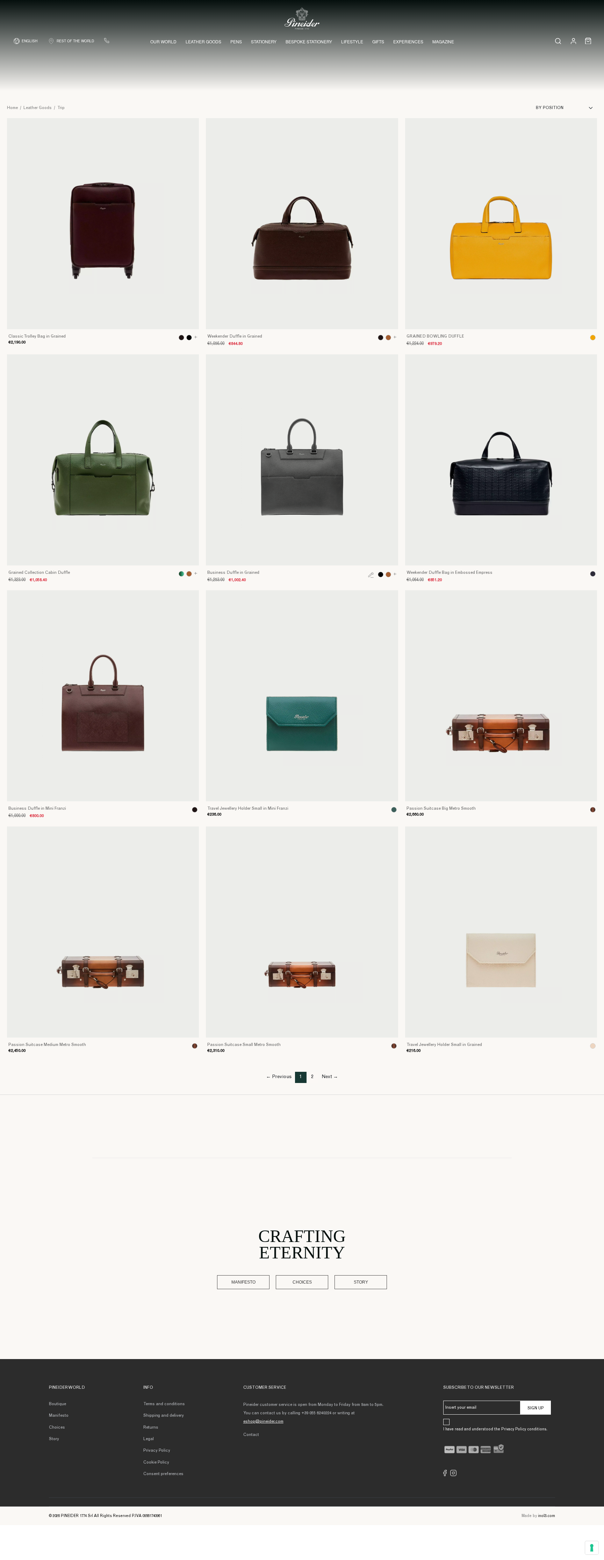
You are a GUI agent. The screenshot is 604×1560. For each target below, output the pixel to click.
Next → (330, 1077)
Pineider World (67, 1388)
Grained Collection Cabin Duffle (39, 573)
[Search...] (558, 40)
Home (12, 108)
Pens (236, 41)
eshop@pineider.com (263, 1422)
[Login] (573, 41)
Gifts (378, 41)
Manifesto (243, 1282)
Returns (150, 1427)
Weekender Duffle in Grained (234, 336)
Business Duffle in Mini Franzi (37, 809)
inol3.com (546, 1516)
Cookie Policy (156, 1462)
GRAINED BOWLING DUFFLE (435, 336)
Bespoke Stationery (309, 41)
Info (148, 1388)
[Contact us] (106, 40)
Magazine (443, 41)
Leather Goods (203, 41)
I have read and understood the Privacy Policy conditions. (495, 1429)
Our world (163, 41)
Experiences (408, 41)
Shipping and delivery (163, 1416)
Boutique (57, 1404)
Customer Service (264, 1388)
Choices (302, 1282)
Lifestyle (352, 41)
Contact (251, 1435)
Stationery (263, 41)
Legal (148, 1439)
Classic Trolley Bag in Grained (37, 336)
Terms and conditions (164, 1404)
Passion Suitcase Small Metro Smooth (244, 1045)
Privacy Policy (156, 1451)
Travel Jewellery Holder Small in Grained (444, 1045)
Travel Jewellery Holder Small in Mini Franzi (247, 809)
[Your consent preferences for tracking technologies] (591, 1547)
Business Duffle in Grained (233, 573)
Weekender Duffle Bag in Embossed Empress (449, 573)
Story (361, 1282)
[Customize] (370, 574)
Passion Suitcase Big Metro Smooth (441, 809)
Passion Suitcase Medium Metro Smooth (47, 1045)
